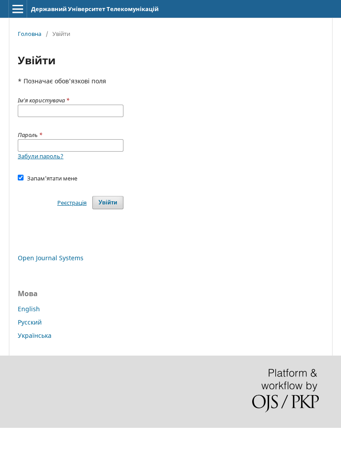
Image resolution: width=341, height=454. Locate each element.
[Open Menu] (18, 9)
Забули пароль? (40, 156)
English (29, 309)
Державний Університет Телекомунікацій (95, 9)
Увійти (108, 202)
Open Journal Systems (50, 258)
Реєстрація (72, 203)
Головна (29, 34)
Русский (30, 322)
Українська (35, 335)
